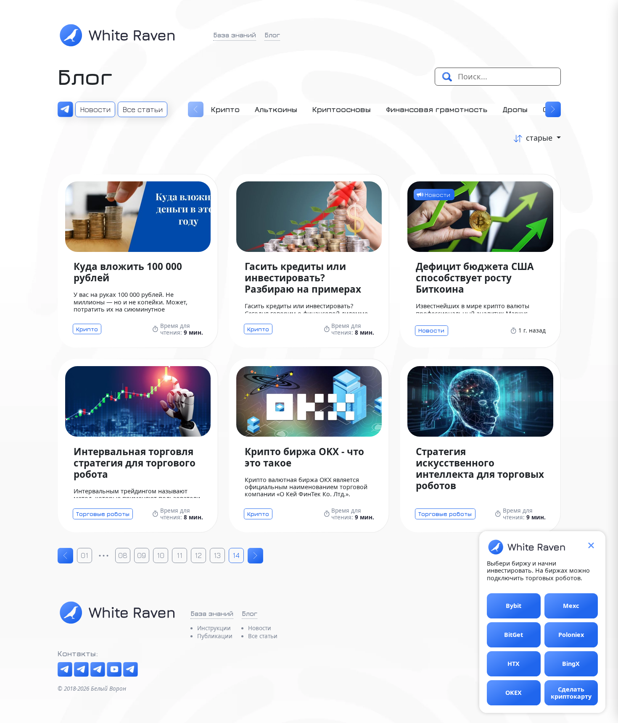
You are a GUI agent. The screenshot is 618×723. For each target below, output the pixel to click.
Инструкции (214, 628)
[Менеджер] (130, 669)
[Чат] (81, 669)
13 (217, 555)
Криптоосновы (341, 109)
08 (122, 555)
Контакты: (78, 653)
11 (179, 555)
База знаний (234, 35)
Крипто (225, 109)
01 (84, 555)
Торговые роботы (102, 514)
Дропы (515, 109)
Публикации (214, 636)
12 (198, 555)
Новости (95, 109)
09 (141, 555)
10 (160, 555)
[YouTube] (114, 669)
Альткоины (276, 109)
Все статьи (143, 109)
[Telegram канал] (65, 669)
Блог (272, 35)
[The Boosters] (97, 669)
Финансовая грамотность (436, 109)
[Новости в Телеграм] (65, 109)
